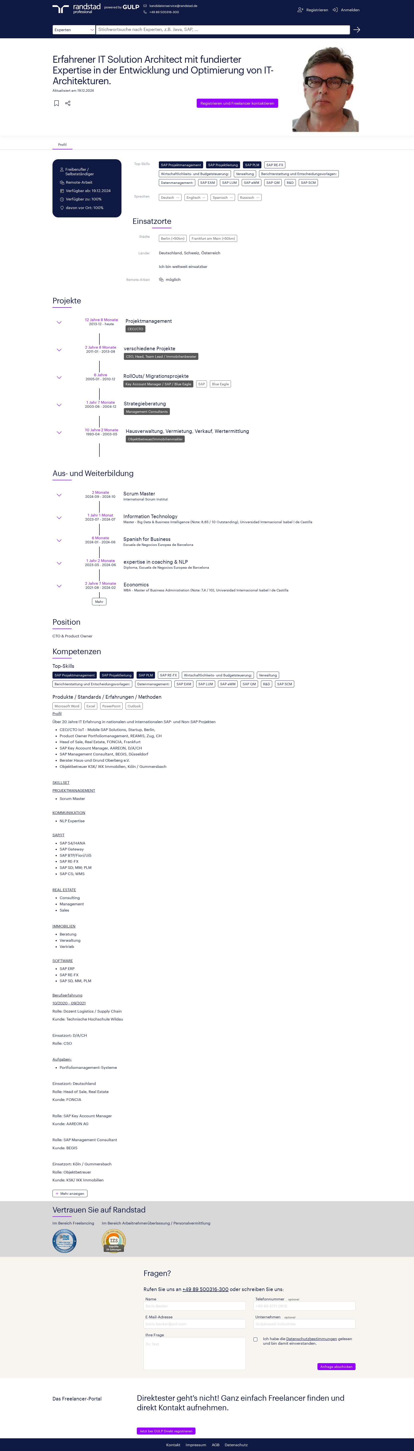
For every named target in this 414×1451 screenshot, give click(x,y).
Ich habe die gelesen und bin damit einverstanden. (307, 1340)
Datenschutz (236, 1444)
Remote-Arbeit (138, 280)
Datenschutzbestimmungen (311, 1338)
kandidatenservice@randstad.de (173, 5)
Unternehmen (268, 1317)
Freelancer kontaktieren (237, 103)
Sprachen (142, 196)
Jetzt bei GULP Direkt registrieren (166, 1431)
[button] (74, 29)
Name (150, 1299)
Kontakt (173, 1444)
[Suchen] (357, 29)
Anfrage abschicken (336, 1367)
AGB (215, 1444)
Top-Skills (142, 164)
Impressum (196, 1444)
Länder (144, 253)
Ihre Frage (154, 1334)
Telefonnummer (269, 1299)
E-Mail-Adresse (158, 1317)
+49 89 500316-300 (164, 12)
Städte (144, 236)
